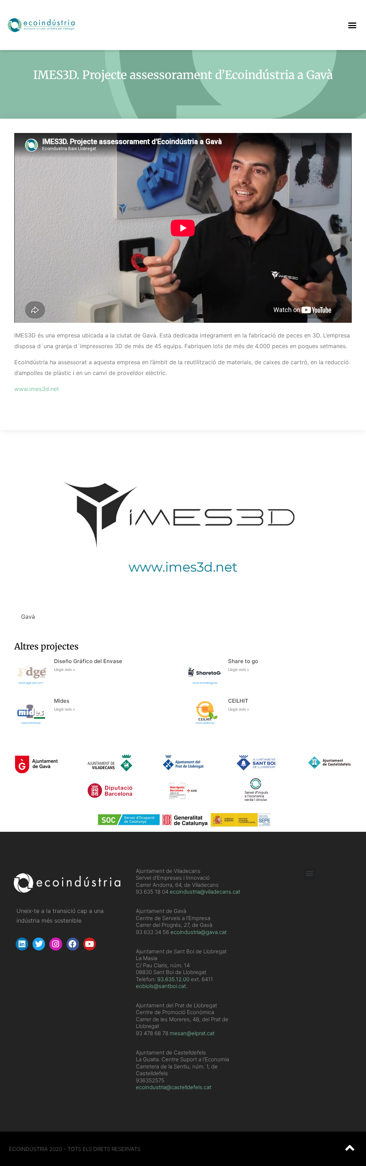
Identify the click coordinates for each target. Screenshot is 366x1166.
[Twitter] (39, 944)
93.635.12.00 (173, 979)
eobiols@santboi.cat (161, 986)
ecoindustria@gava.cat (198, 932)
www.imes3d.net (36, 388)
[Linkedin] (22, 944)
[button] (352, 25)
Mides (61, 700)
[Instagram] (55, 944)
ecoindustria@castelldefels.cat (173, 1087)
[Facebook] (72, 944)
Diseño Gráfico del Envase (88, 661)
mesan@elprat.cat (192, 1033)
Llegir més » (64, 669)
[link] (173, 979)
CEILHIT (238, 700)
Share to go (243, 661)
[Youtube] (89, 944)
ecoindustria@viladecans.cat (204, 891)
